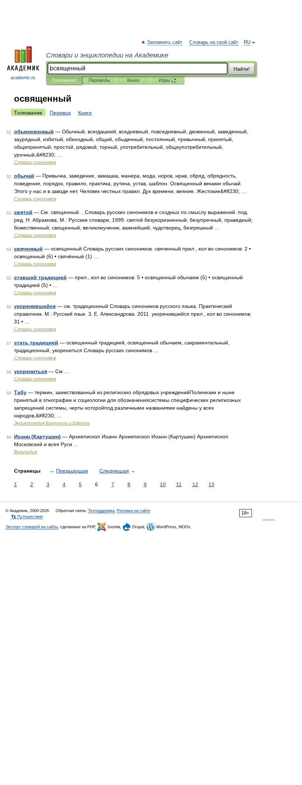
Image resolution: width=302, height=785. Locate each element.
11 (179, 484)
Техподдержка (101, 510)
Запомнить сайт (165, 42)
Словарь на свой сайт (213, 42)
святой (23, 212)
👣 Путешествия (27, 516)
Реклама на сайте (133, 510)
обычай (24, 176)
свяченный (28, 249)
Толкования (64, 80)
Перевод (60, 113)
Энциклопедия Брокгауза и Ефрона (51, 423)
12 (195, 484)
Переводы (99, 80)
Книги (133, 80)
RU (247, 42)
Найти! (241, 69)
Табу (20, 392)
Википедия (25, 452)
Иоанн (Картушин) (37, 436)
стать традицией (36, 343)
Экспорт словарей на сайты (32, 527)
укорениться (30, 371)
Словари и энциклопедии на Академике (107, 55)
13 (211, 484)
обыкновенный (34, 131)
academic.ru (23, 77)
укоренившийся (35, 306)
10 (163, 484)
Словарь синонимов (35, 162)
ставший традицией (40, 277)
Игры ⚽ (168, 80)
